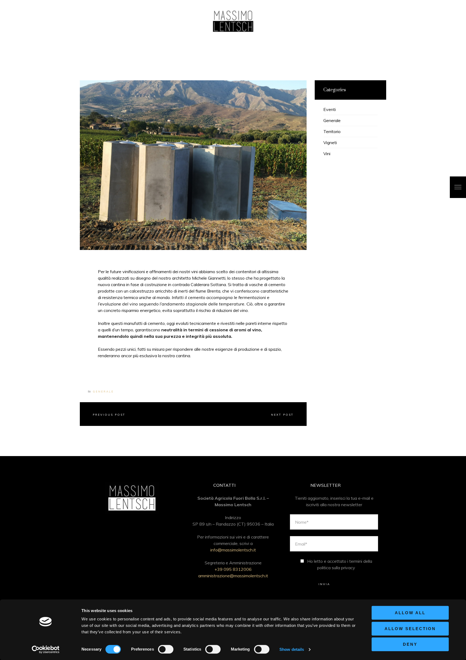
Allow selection (410, 628)
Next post (282, 414)
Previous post (109, 414)
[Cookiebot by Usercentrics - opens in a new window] (45, 649)
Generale (103, 391)
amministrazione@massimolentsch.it (233, 575)
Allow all (410, 612)
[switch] (165, 649)
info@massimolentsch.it (233, 550)
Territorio (332, 131)
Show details (291, 649)
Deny (410, 644)
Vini (326, 153)
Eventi (329, 109)
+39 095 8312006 (233, 569)
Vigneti (330, 142)
